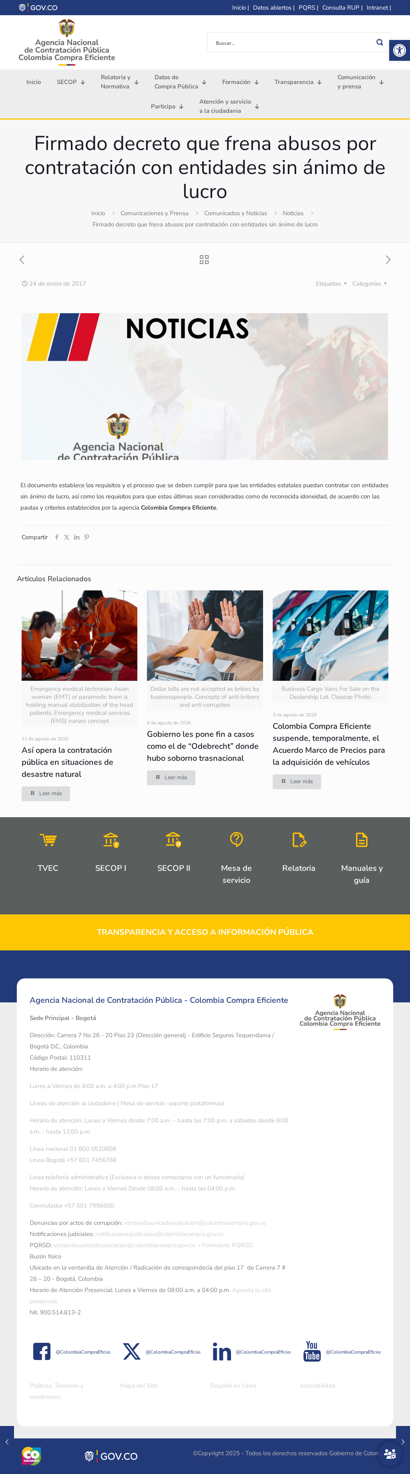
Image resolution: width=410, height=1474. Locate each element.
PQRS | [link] (308, 8)
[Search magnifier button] (381, 42)
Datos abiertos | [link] (274, 8)
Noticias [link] (293, 213)
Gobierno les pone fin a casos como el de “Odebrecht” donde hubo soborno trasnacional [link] (203, 746)
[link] (399, 50)
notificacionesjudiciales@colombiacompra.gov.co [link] (159, 1234)
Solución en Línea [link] (233, 1386)
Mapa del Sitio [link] (139, 1386)
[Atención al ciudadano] (390, 1454)
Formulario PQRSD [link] (227, 1245)
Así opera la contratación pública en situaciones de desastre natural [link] (67, 762)
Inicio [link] (98, 213)
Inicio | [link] (240, 8)
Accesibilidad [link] (317, 1386)
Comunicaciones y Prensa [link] (155, 213)
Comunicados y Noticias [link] (235, 213)
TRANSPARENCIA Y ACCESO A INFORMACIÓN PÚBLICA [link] (205, 932)
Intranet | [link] (379, 8)
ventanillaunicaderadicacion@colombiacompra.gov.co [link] (195, 1223)
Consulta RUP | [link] (342, 8)
